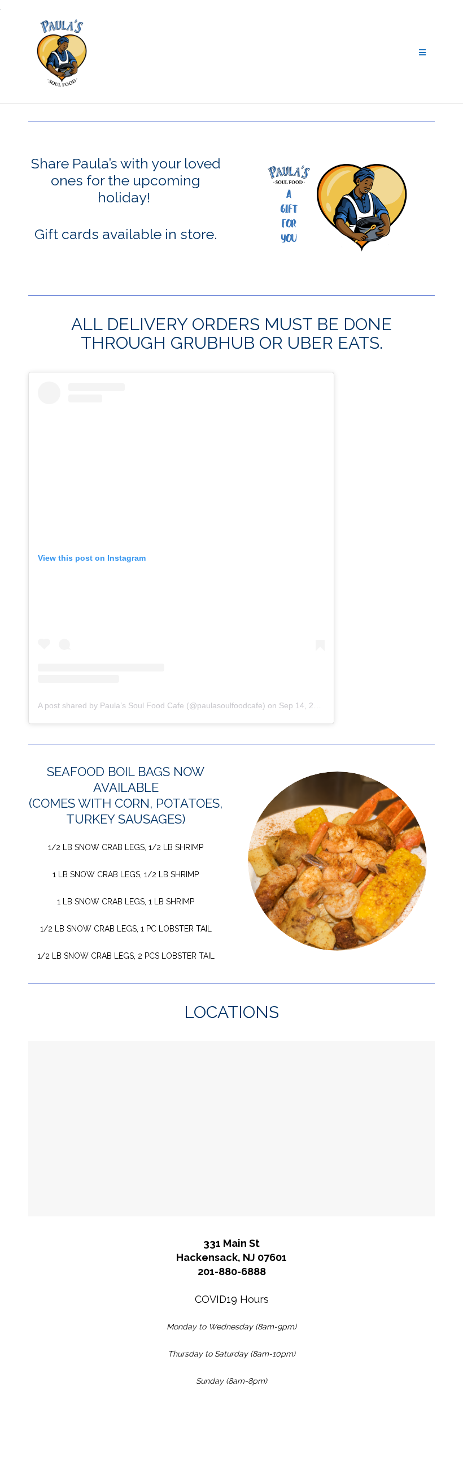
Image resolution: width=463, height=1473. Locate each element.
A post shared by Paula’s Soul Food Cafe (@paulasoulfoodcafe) (151, 705)
